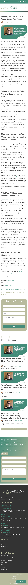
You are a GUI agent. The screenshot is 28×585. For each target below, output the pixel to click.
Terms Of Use (14, 578)
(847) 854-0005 (10, 280)
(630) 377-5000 (10, 284)
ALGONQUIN (6, 506)
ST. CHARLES (6, 530)
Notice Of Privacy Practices (14, 581)
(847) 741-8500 (7, 282)
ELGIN (3, 514)
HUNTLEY (4, 523)
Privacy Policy (14, 576)
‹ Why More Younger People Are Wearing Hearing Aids (13, 289)
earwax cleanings (14, 176)
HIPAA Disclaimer (14, 583)
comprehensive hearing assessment (10, 199)
